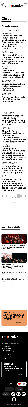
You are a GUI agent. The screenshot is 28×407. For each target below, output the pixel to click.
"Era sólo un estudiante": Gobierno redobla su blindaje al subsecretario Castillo (12, 73)
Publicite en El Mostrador (8, 355)
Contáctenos (4, 358)
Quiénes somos (5, 346)
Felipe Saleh (4, 162)
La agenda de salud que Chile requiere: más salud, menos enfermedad (13, 87)
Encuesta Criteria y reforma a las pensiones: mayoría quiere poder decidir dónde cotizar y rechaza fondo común (13, 184)
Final (14, 200)
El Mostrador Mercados (7, 112)
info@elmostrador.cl (15, 343)
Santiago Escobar (6, 93)
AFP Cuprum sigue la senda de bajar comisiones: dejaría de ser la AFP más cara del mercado (13, 120)
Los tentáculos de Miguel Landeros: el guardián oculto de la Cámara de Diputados (12, 169)
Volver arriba (4, 384)
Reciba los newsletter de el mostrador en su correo (13, 315)
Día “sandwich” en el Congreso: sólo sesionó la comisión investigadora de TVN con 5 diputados (13, 59)
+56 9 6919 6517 (5, 343)
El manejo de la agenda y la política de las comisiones (13, 99)
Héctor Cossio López (7, 31)
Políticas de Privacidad (7, 352)
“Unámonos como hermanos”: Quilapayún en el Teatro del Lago (12, 266)
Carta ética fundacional (7, 348)
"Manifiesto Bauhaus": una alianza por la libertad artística (13, 273)
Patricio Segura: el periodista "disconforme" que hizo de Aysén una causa (12, 279)
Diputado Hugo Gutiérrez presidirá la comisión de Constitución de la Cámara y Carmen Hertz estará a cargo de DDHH (13, 136)
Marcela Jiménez (13, 162)
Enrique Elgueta (5, 145)
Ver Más (13, 285)
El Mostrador (5, 51)
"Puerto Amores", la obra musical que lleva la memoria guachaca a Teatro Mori (13, 247)
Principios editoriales (7, 350)
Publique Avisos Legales (7, 356)
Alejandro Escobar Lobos (8, 80)
